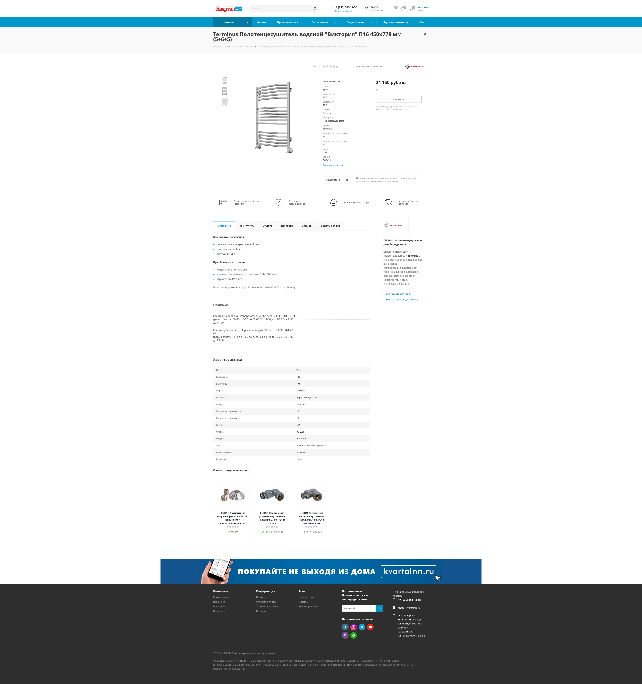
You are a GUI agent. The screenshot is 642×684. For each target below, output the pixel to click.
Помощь (261, 597)
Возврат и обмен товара (356, 202)
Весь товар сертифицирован (297, 202)
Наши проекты (308, 606)
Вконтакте (345, 627)
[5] (337, 66)
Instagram (353, 627)
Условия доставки (267, 606)
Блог (302, 591)
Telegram (362, 627)
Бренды (303, 601)
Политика (219, 611)
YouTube (370, 627)
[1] (324, 66)
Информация (265, 591)
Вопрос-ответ (307, 597)
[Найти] (315, 8)
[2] (327, 66)
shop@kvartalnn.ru (409, 607)
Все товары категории (398, 293)
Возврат (261, 611)
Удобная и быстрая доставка (408, 202)
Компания (220, 591)
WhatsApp (353, 635)
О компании (220, 597)
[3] (330, 66)
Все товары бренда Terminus (402, 299)
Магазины (219, 606)
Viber (345, 635)
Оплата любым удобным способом (246, 202)
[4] (334, 66)
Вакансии (219, 601)
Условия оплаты (266, 601)
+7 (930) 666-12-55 (345, 7)
